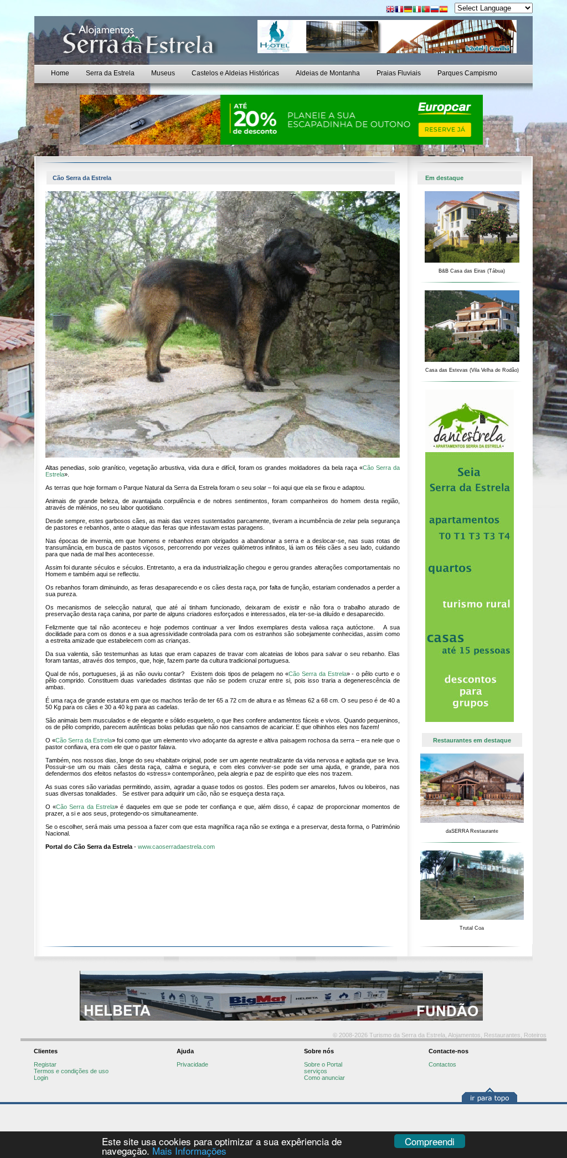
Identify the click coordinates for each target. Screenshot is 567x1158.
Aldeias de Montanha (328, 73)
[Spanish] (443, 10)
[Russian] (434, 10)
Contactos (442, 1064)
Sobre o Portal (323, 1064)
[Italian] (417, 10)
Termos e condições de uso (71, 1071)
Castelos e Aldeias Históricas (235, 73)
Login (41, 1077)
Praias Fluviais (399, 73)
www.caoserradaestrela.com (176, 846)
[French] (399, 10)
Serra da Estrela (110, 73)
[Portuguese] (425, 10)
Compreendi (430, 1141)
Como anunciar (324, 1077)
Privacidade (192, 1064)
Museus (163, 73)
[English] (390, 10)
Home (60, 73)
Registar (45, 1064)
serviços (315, 1071)
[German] (408, 10)
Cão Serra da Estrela (317, 673)
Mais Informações (189, 1150)
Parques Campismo (467, 73)
